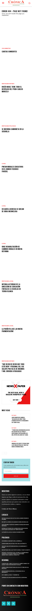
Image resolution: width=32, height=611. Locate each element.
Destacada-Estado (8, 83)
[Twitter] (8, 604)
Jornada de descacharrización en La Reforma (14, 577)
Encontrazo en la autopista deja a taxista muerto (16, 550)
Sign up (16, 476)
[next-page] (6, 453)
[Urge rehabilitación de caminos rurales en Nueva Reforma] (16, 237)
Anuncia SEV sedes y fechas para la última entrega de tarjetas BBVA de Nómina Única (20, 445)
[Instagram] (13, 604)
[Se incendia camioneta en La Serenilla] (16, 117)
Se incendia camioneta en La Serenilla (13, 130)
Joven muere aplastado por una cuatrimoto (14, 543)
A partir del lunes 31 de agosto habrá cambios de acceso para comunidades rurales (15, 564)
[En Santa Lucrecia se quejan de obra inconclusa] (16, 197)
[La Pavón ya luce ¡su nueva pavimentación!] (16, 317)
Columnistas (6, 48)
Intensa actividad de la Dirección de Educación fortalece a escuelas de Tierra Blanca (11, 288)
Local (4, 163)
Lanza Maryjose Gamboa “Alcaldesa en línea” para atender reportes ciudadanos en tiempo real (20, 419)
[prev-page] (3, 453)
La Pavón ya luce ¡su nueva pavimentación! (12, 330)
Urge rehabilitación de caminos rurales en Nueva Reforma (12, 249)
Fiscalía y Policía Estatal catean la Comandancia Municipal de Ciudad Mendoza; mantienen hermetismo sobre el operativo (15, 554)
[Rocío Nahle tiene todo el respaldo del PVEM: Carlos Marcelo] (16, 77)
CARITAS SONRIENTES (9, 51)
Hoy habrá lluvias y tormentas (10, 575)
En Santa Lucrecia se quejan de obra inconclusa (13, 210)
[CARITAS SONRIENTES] (16, 37)
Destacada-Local (7, 281)
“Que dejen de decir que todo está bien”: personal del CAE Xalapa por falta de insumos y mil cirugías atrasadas (13, 368)
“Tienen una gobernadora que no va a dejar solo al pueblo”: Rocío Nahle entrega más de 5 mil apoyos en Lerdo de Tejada (21, 432)
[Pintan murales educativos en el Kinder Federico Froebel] (16, 157)
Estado (14, 415)
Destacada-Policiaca (9, 126)
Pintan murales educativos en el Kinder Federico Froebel (12, 169)
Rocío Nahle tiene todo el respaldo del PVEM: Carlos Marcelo (12, 89)
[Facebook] (4, 604)
